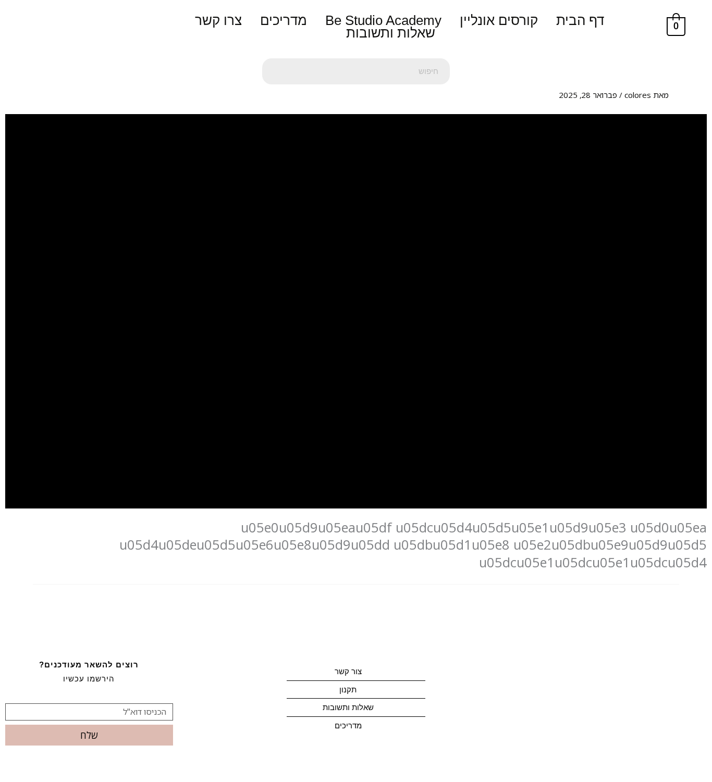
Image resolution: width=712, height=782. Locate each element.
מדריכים (283, 20)
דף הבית (580, 20)
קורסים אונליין (499, 20)
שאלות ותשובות (390, 33)
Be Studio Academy (383, 20)
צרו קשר (218, 20)
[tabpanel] (356, 342)
